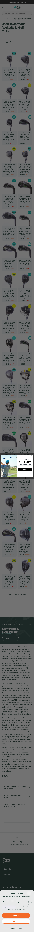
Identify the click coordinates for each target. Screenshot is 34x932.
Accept (16, 915)
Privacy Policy (21, 909)
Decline (16, 921)
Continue (25, 469)
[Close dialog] (32, 456)
